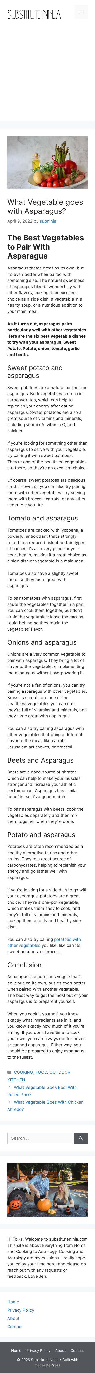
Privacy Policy (20, 1310)
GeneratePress (48, 1365)
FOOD (41, 1072)
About (13, 1318)
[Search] (81, 1138)
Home (13, 1302)
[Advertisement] (47, 74)
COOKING (23, 1072)
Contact (15, 1326)
